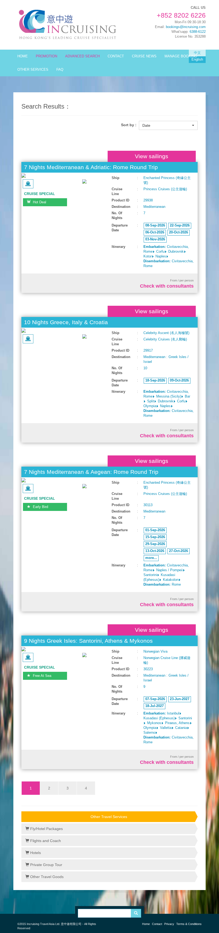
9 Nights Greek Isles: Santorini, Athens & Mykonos (88, 641)
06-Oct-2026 (154, 232)
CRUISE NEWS (144, 56)
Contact (157, 924)
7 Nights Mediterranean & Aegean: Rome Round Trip (91, 472)
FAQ (59, 70)
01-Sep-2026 (155, 530)
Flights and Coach (45, 841)
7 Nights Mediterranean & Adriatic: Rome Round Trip (91, 167)
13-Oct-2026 (154, 551)
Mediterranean (154, 207)
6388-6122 (198, 32)
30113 (147, 505)
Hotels (35, 853)
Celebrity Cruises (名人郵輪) (165, 339)
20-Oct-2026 (178, 232)
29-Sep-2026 (155, 544)
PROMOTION (46, 56)
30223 (148, 669)
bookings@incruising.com (186, 27)
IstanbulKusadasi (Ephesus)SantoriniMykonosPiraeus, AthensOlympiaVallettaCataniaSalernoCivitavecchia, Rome (168, 728)
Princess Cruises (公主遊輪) (165, 189)
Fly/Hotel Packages (46, 829)
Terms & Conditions (189, 924)
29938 (148, 200)
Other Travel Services (109, 817)
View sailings (151, 156)
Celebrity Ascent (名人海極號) (166, 333)
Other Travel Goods (46, 877)
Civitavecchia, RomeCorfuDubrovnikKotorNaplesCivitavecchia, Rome (168, 256)
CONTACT (116, 56)
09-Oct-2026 (179, 380)
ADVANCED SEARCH (82, 56)
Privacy (169, 924)
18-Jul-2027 (154, 706)
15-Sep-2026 (155, 537)
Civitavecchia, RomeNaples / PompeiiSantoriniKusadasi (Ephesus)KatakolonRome (166, 574)
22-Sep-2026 (180, 225)
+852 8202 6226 (181, 15)
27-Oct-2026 (178, 551)
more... (151, 558)
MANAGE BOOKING (181, 56)
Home (146, 924)
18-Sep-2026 (155, 380)
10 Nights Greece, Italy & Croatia (66, 322)
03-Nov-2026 (155, 239)
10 (145, 368)
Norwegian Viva (155, 651)
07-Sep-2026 (155, 699)
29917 (148, 350)
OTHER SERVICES (32, 70)
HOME (22, 56)
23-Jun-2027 (179, 699)
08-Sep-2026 (155, 225)
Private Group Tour (45, 865)
